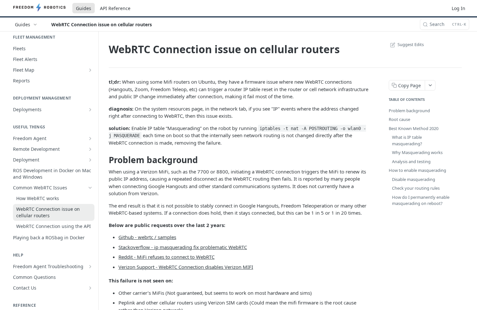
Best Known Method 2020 (413, 128)
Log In (458, 8)
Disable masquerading (413, 179)
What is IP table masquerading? (407, 140)
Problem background (409, 110)
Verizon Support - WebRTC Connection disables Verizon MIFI (185, 267)
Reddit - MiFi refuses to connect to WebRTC (166, 257)
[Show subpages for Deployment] (90, 159)
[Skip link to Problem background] (104, 160)
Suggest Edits (411, 44)
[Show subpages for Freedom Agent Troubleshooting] (90, 266)
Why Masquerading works (417, 152)
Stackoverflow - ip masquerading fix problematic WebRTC (182, 247)
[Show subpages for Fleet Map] (90, 70)
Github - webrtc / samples (147, 237)
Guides (83, 8)
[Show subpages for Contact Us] (90, 288)
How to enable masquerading (417, 170)
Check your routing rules (416, 188)
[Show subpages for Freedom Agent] (90, 138)
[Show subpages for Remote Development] (90, 149)
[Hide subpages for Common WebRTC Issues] (90, 187)
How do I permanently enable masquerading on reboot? (420, 200)
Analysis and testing (411, 161)
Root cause (399, 119)
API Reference (115, 8)
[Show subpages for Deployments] (90, 109)
